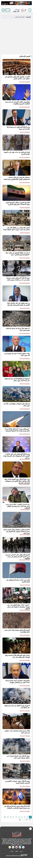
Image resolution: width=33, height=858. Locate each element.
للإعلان (16, 851)
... (23, 819)
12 (26, 819)
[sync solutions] (24, 855)
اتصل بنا (11, 851)
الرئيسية (28, 17)
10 (4, 817)
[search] (3, 10)
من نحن (21, 851)
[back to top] (30, 828)
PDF (7, 10)
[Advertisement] (16, 36)
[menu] (29, 10)
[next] (20, 819)
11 (30, 819)
